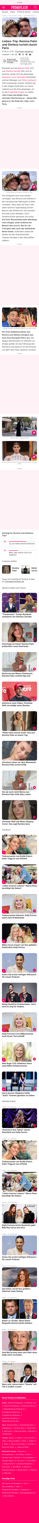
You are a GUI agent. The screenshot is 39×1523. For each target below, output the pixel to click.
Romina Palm (23, 68)
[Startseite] (19, 7)
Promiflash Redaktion (24, 51)
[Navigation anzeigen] (3, 7)
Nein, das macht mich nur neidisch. (20, 553)
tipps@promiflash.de (14, 581)
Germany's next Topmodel (13, 77)
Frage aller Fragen (16, 92)
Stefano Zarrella (13, 71)
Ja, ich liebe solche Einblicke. (22, 543)
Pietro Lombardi (29, 80)
